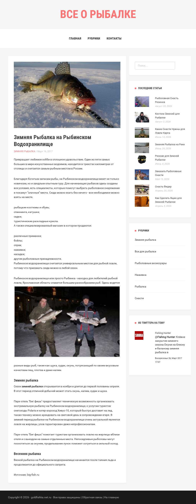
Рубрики (94, 38)
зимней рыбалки (32, 386)
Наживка (140, 274)
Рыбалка (140, 286)
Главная (75, 38)
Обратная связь (92, 497)
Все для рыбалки (145, 251)
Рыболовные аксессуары (151, 263)
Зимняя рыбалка (24, 151)
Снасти (139, 298)
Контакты (114, 38)
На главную (111, 497)
